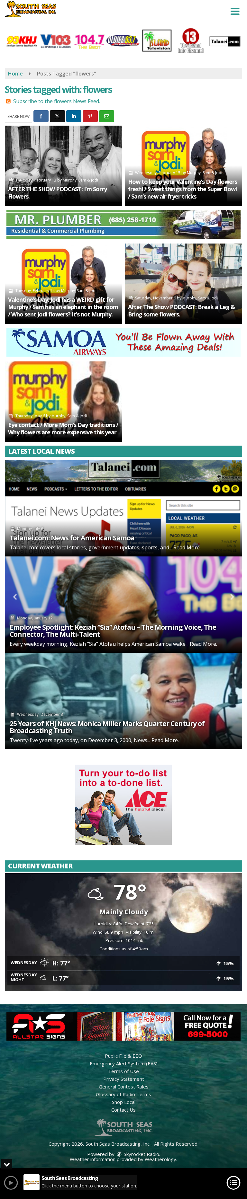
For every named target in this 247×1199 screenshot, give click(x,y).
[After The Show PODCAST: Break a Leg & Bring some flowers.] (183, 284)
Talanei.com (24, 547)
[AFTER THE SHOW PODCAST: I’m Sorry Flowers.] (63, 166)
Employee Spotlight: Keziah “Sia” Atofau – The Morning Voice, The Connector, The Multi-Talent (113, 631)
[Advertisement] (123, 224)
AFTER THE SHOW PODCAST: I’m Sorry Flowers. (57, 192)
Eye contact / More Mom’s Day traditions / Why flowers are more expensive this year (63, 428)
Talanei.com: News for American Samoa (72, 537)
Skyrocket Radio (141, 1154)
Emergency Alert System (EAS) (124, 1063)
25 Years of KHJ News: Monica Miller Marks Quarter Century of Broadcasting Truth (107, 727)
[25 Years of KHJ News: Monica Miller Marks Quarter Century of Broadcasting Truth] (123, 701)
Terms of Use (123, 1071)
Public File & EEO (123, 1055)
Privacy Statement (123, 1079)
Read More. (187, 547)
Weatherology (160, 1159)
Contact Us (123, 1109)
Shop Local (123, 1102)
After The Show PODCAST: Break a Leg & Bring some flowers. (181, 310)
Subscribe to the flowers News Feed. (56, 101)
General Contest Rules (124, 1086)
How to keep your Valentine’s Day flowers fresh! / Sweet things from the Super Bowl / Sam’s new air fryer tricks (182, 189)
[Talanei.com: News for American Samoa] (123, 508)
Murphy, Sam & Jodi (80, 180)
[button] (235, 11)
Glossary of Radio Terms (123, 1094)
